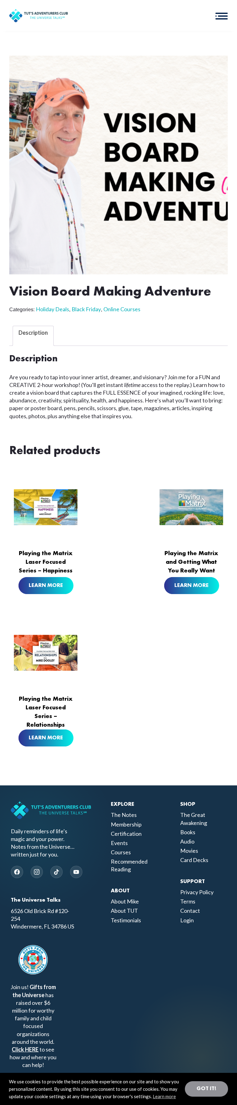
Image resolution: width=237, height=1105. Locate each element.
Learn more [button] (164, 1096)
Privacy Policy (197, 892)
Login (187, 920)
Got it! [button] (206, 1088)
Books (187, 832)
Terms (187, 901)
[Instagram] (37, 872)
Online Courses (121, 309)
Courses (121, 852)
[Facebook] (17, 872)
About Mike (125, 901)
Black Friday (86, 309)
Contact (190, 910)
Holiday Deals (52, 309)
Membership (126, 824)
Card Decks (194, 859)
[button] (221, 15)
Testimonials (126, 920)
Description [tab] (33, 332)
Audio (187, 841)
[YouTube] (76, 872)
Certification (126, 833)
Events (119, 842)
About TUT (124, 910)
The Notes (124, 814)
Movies (189, 850)
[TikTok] (56, 872)
